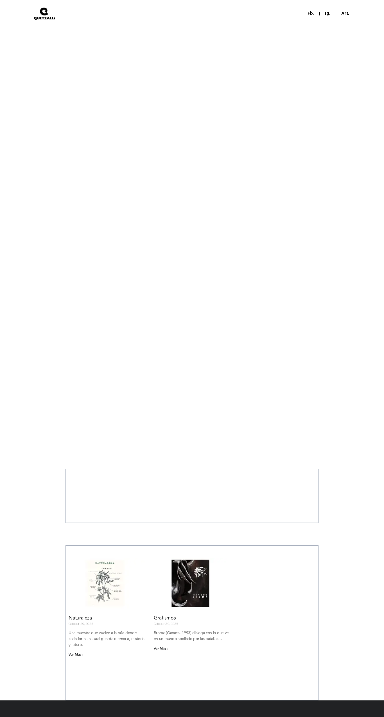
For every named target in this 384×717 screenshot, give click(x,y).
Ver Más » (76, 654)
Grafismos (165, 618)
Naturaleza (80, 618)
